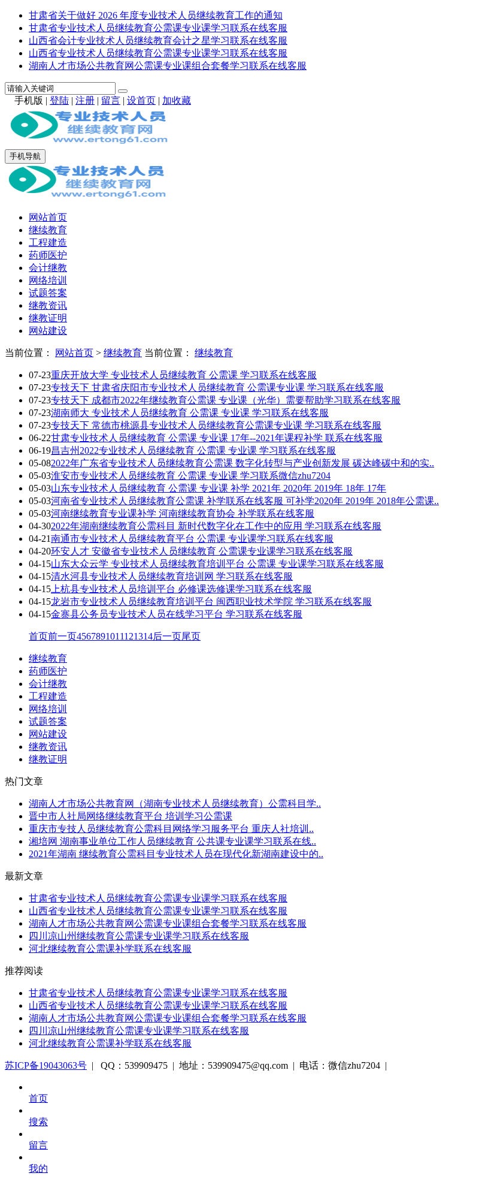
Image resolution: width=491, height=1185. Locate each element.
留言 (110, 100)
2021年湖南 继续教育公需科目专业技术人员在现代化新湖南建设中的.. (176, 854)
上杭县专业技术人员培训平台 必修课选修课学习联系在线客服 (181, 589)
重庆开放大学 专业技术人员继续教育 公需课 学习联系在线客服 (184, 375)
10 (110, 636)
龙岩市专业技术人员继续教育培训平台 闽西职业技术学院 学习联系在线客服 (211, 601)
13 (138, 636)
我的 (38, 1168)
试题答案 (48, 293)
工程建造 (48, 242)
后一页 (167, 636)
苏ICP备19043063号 (46, 1065)
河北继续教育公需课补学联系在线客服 (110, 948)
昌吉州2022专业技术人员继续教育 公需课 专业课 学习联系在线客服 (193, 450)
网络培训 (48, 280)
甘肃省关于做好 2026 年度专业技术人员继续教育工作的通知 (156, 15)
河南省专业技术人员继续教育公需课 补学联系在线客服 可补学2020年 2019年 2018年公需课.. (245, 501)
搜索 (38, 1122)
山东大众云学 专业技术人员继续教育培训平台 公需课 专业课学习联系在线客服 (217, 564)
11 (119, 636)
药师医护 (48, 255)
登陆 (59, 100)
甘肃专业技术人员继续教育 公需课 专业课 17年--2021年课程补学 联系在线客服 (217, 438)
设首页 (141, 100)
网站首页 (48, 217)
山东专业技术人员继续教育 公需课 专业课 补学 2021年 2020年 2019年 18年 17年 (218, 488)
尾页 (191, 636)
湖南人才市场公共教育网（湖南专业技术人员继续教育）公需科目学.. (175, 803)
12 (129, 636)
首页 (38, 636)
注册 (85, 100)
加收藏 (176, 100)
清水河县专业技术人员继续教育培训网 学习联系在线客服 (172, 576)
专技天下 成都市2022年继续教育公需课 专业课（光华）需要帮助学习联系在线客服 (226, 400)
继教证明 (48, 318)
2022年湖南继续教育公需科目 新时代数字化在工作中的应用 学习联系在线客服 (216, 526)
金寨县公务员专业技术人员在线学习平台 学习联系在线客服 (176, 614)
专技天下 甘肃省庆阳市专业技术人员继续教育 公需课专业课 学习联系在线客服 (217, 387)
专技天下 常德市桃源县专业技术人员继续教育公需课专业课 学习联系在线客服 (216, 425)
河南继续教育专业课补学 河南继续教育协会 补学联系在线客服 (182, 513)
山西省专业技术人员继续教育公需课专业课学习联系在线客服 (158, 53)
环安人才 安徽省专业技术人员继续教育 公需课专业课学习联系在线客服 (202, 551)
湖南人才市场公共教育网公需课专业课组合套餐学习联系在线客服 (168, 66)
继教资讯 (48, 305)
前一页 (62, 636)
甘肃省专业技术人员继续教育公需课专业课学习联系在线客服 (158, 28)
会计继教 (48, 268)
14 (148, 636)
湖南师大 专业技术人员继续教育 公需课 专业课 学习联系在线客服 (190, 413)
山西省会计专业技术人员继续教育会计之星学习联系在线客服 (158, 40)
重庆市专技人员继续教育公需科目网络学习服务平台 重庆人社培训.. (171, 829)
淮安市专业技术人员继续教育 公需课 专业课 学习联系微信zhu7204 (191, 476)
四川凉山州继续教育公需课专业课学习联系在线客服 (139, 936)
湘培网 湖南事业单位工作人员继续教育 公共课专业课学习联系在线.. (172, 841)
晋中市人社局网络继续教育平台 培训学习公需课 (130, 816)
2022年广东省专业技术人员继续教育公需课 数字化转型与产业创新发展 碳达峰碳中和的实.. (242, 463)
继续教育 (48, 230)
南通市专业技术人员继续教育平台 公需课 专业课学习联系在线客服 (192, 538)
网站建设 (48, 330)
